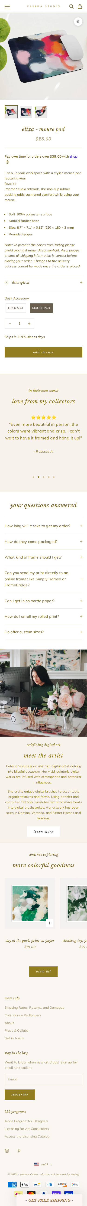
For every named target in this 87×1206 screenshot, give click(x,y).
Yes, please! (43, 617)
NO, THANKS (43, 631)
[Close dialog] (75, 566)
